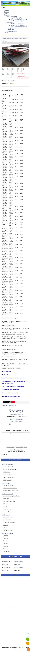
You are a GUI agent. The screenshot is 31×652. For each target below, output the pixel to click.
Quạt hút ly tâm (6, 472)
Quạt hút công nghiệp (16, 18)
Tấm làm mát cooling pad (17, 20)
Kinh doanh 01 (6, 561)
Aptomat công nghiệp (8, 517)
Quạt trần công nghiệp (16, 421)
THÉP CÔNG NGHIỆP (17, 38)
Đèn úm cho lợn (7, 503)
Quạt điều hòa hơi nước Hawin (19, 26)
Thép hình (5, 540)
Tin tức (6, 13)
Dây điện (5, 527)
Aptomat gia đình (7, 519)
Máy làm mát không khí (16, 412)
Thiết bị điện (10, 29)
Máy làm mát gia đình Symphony (16, 622)
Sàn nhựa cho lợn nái (8, 511)
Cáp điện (5, 525)
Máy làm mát (10, 22)
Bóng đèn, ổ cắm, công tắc (9, 522)
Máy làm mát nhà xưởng (17, 23)
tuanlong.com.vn (13, 607)
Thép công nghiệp (12, 31)
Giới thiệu (6, 12)
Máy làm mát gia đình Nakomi (19, 25)
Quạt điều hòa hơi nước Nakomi (10, 490)
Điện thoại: (5, 564)
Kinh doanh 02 (6, 567)
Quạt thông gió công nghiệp (9, 474)
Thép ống (5, 546)
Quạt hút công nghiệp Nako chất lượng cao (16, 447)
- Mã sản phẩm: (6, 80)
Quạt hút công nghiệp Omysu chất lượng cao (16, 430)
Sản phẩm (7, 15)
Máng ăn (5, 506)
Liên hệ (6, 32)
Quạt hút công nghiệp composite (19, 19)
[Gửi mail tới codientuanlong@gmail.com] (24, 561)
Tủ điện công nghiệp (8, 530)
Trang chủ (6, 10)
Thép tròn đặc (6, 551)
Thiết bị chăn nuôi (12, 28)
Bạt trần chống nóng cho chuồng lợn (11, 496)
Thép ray (5, 548)
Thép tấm (5, 535)
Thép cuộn (5, 538)
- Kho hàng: (5, 83)
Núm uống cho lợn (7, 509)
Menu (3, 7)
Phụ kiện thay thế (7, 480)
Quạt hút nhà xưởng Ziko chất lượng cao (16, 416)
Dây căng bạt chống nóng (9, 501)
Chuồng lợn (6, 498)
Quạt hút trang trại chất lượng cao (16, 451)
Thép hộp (5, 543)
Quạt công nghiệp (12, 16)
